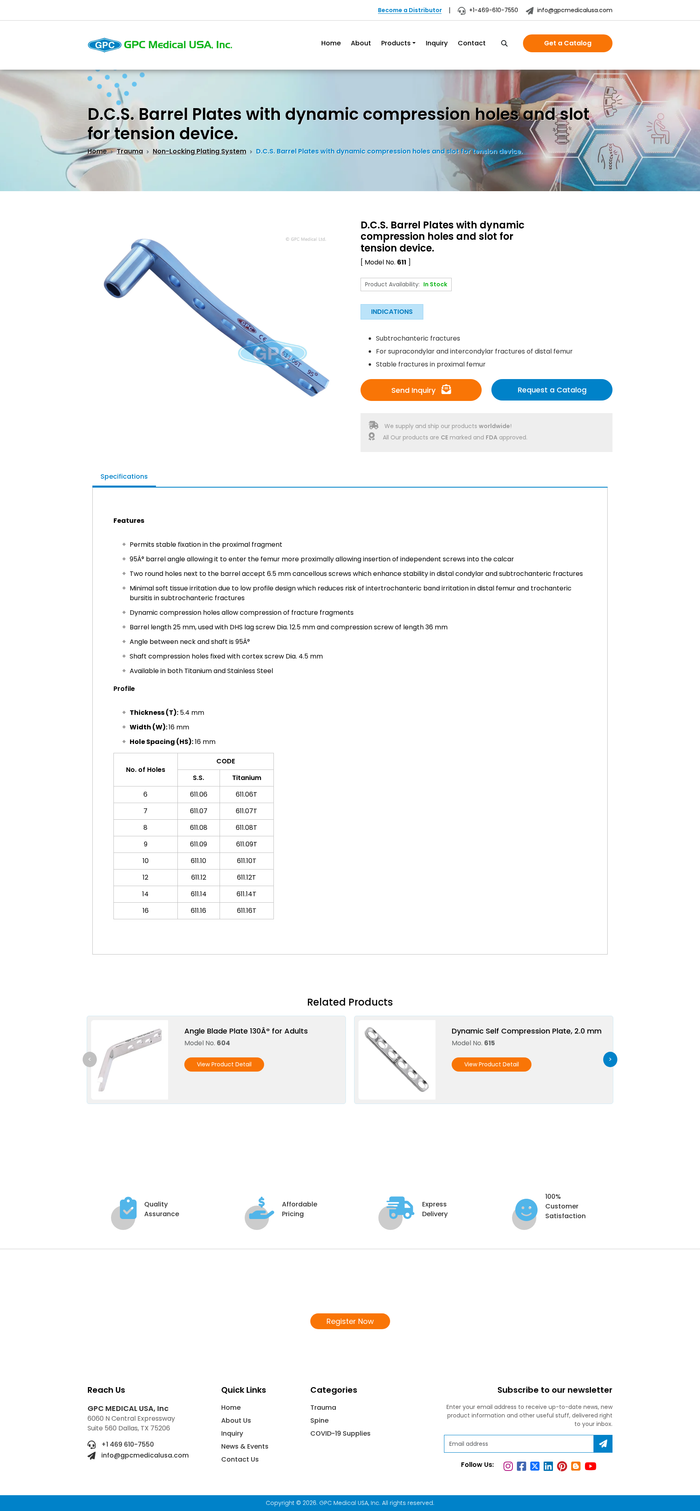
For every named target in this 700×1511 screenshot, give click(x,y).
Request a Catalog (552, 390)
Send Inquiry (414, 390)
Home (331, 43)
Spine (319, 1420)
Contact (472, 43)
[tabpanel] (350, 716)
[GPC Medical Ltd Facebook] (523, 1468)
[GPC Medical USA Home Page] (160, 45)
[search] (504, 43)
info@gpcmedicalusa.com (574, 10)
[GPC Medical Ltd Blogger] (577, 1468)
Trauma (130, 151)
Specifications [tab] (124, 476)
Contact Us (240, 1459)
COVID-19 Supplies (340, 1433)
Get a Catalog (567, 43)
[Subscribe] (603, 1444)
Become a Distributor (410, 10)
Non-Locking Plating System (199, 151)
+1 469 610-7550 (127, 1444)
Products (396, 43)
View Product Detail (224, 1064)
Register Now (350, 1321)
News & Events (245, 1446)
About (361, 43)
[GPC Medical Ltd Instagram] (509, 1468)
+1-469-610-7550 (492, 10)
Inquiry (437, 43)
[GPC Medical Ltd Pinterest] (563, 1468)
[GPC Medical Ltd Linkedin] (549, 1468)
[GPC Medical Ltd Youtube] (592, 1468)
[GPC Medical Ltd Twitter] (536, 1468)
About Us (236, 1420)
